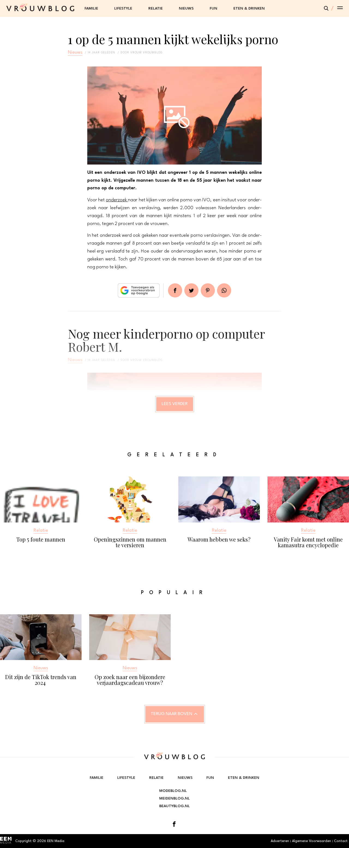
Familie (91, 8)
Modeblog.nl (173, 791)
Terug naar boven (171, 714)
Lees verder (175, 404)
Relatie (155, 8)
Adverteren (280, 841)
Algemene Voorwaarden (311, 841)
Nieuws (186, 8)
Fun (213, 8)
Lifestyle (123, 8)
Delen (175, 290)
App (224, 290)
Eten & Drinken (249, 8)
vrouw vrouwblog (146, 52)
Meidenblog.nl (174, 798)
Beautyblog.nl (174, 806)
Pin (208, 290)
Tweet (191, 290)
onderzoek (117, 200)
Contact (341, 841)
